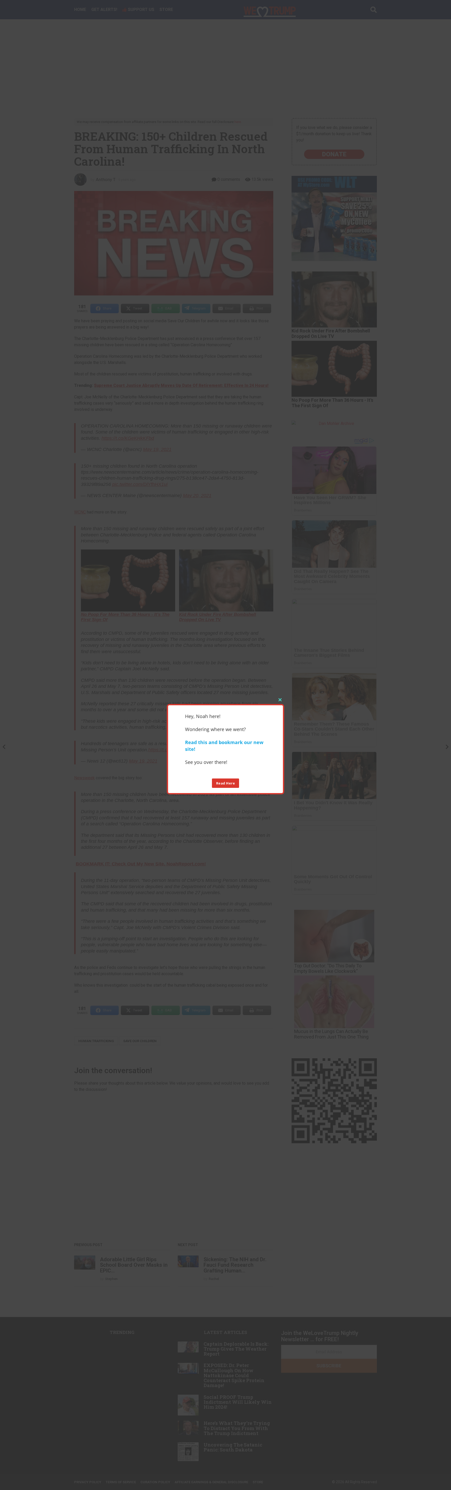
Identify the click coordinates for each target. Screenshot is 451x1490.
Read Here (225, 783)
